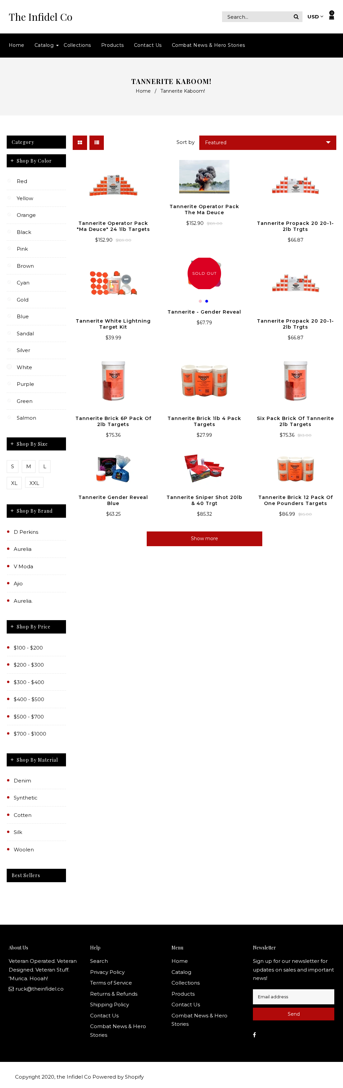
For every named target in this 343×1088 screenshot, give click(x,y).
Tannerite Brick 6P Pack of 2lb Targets (113, 421)
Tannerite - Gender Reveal (204, 312)
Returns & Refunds (113, 994)
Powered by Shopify (118, 1077)
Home (143, 91)
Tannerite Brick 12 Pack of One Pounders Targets (295, 500)
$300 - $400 (29, 682)
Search (99, 961)
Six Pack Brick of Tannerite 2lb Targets (295, 421)
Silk (18, 832)
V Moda (23, 566)
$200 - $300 (29, 665)
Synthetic (26, 797)
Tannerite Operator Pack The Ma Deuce (204, 209)
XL (14, 483)
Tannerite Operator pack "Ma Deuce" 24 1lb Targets (113, 226)
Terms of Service (111, 983)
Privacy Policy (107, 972)
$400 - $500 (29, 699)
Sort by (186, 142)
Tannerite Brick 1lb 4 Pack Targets (204, 421)
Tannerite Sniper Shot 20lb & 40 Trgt (204, 500)
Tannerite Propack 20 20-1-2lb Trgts (295, 226)
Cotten (22, 815)
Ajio (18, 583)
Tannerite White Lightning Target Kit (113, 324)
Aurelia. (23, 601)
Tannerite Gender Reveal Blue (113, 500)
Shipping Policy (109, 1004)
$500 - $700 (29, 717)
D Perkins (26, 532)
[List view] (96, 143)
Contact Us (104, 1015)
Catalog (181, 972)
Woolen (24, 849)
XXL (34, 483)
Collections (186, 983)
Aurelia (22, 549)
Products (183, 994)
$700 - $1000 (30, 734)
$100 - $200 (28, 648)
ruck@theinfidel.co (39, 989)
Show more (204, 538)
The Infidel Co (40, 16)
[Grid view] (80, 143)
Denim (22, 780)
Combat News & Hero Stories (118, 1030)
